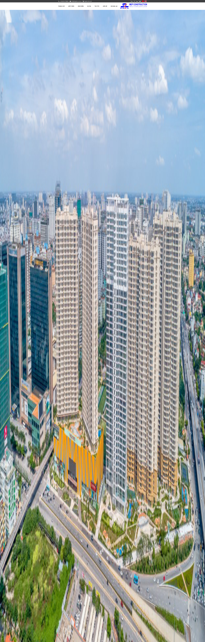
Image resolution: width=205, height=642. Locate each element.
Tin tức (96, 6)
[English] (145, 1)
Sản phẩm (81, 6)
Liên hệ (105, 6)
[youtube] (140, 1)
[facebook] (134, 1)
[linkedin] (137, 1)
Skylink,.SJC (114, 6)
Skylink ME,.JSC (88, 1)
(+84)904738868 (64, 1)
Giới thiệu (71, 6)
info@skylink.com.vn (76, 1)
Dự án (89, 6)
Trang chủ (61, 6)
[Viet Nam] (142, 1)
